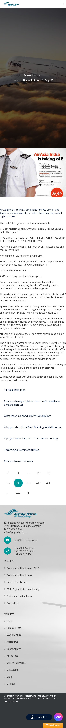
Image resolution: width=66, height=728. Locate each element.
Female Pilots (14, 627)
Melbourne (12, 641)
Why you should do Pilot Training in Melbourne (32, 427)
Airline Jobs (12, 655)
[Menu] (62, 4)
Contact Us (12, 603)
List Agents (12, 669)
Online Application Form (19, 596)
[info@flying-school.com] (9, 540)
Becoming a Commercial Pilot (21, 450)
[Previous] (8, 473)
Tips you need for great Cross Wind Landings (31, 438)
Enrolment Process (17, 662)
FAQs (9, 620)
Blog (9, 676)
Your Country (14, 648)
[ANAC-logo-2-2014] (11, 4)
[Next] (28, 492)
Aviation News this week (18, 461)
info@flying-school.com (26, 539)
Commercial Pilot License (20, 575)
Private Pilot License (17, 582)
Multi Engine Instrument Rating (23, 589)
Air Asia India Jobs (14, 390)
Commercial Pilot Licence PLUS (23, 568)
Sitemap (11, 683)
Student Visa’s (14, 634)
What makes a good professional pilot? (27, 416)
